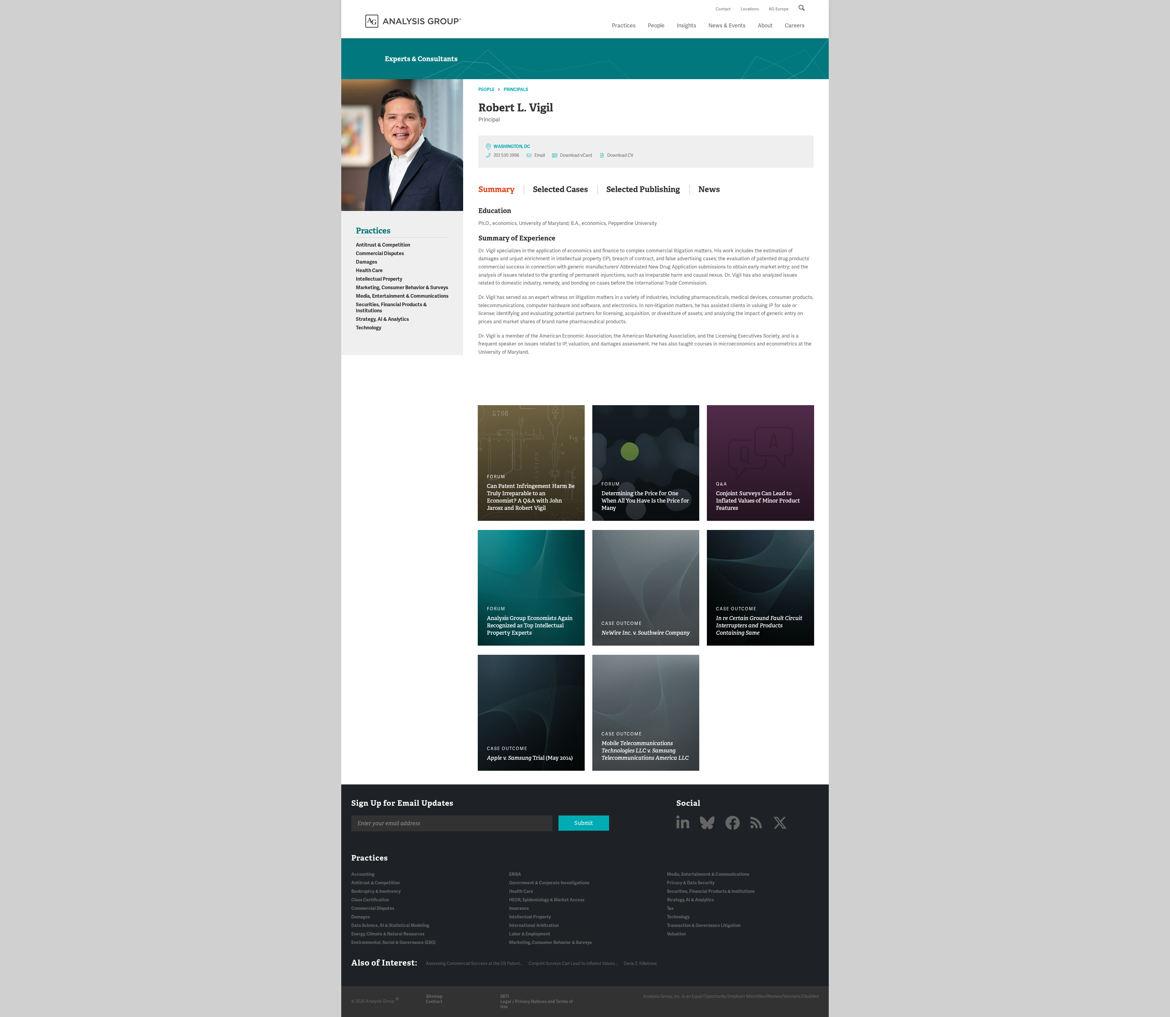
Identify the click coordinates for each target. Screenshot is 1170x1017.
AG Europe (779, 9)
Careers (795, 25)
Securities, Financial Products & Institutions (711, 891)
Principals (516, 89)
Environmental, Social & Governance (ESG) (393, 942)
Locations (750, 9)
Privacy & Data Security (690, 882)
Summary (496, 189)
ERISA (515, 874)
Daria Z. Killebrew (640, 963)
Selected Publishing (643, 189)
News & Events (727, 25)
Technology (368, 328)
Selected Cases (560, 189)
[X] (780, 824)
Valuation (676, 934)
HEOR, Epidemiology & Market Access (546, 900)
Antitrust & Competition (383, 245)
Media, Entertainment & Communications (402, 296)
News (709, 189)
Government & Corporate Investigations (549, 882)
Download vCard (576, 155)
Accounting (362, 874)
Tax (670, 908)
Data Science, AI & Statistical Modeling (390, 925)
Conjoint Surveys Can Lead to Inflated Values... (573, 963)
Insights (686, 25)
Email (539, 155)
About (765, 25)
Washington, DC (512, 146)
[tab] (501, 189)
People (656, 25)
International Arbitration (534, 925)
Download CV (620, 155)
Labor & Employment (529, 934)
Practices (624, 25)
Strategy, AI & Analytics (382, 319)
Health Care (369, 271)
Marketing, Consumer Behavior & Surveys (402, 288)
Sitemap (434, 996)
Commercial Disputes (380, 254)
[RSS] (757, 824)
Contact (723, 9)
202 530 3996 (506, 155)
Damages (366, 262)
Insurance (519, 908)
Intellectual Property (379, 279)
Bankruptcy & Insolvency (376, 891)
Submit (583, 823)
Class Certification (370, 900)
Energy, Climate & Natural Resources (387, 934)
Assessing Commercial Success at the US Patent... (474, 963)
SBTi (504, 996)
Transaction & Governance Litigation (703, 925)
